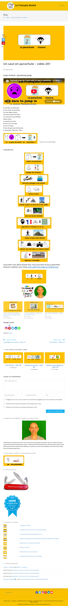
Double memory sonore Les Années (28, 552)
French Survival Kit (37, 601)
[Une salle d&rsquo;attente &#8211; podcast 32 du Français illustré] (33, 306)
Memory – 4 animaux (22, 567)
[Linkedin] (15, 327)
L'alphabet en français (25, 525)
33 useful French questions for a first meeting (31, 556)
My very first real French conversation (53, 601)
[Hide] (2, 46)
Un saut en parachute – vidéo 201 (19, 17)
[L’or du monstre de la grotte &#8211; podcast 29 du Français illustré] (12, 306)
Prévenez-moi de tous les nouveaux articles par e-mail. (21, 407)
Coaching (13, 601)
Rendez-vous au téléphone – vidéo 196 (54, 366)
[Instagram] (6, 327)
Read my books (34, 602)
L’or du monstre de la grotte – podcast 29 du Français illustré (11, 314)
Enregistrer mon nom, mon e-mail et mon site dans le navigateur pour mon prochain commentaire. (34, 399)
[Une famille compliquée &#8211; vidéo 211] (54, 306)
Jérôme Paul (9, 69)
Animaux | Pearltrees (8, 567)
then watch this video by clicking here (43, 267)
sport (10, 333)
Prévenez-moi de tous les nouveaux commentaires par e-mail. (23, 403)
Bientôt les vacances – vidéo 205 (34, 366)
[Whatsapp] (19, 327)
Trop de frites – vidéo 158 (13, 365)
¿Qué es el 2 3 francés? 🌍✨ (10, 579)
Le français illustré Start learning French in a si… (31, 534)
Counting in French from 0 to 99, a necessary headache (33, 530)
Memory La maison (24, 547)
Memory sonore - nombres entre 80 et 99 (30, 543)
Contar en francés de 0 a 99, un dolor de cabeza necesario (34, 579)
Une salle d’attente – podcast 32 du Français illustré (33, 314)
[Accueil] (3, 17)
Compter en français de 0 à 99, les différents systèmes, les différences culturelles (39, 538)
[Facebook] (36, 592)
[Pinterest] (45, 592)
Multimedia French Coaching (24, 601)
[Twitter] (12, 327)
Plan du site (7, 601)
